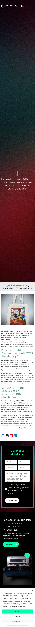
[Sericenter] (9, 7)
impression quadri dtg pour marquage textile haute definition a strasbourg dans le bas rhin (17, 287)
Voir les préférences (17, 621)
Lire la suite (9, 544)
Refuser (17, 616)
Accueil (8, 285)
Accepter (17, 611)
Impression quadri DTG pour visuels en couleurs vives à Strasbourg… (17, 524)
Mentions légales (12, 625)
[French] (22, 7)
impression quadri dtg (20, 285)
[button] (32, 590)
